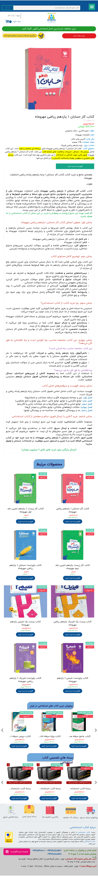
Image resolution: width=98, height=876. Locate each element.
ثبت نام (11, 15)
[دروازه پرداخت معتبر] (9, 842)
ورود (18, 15)
